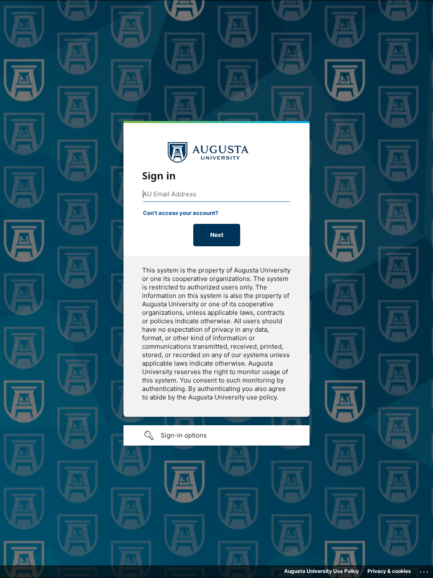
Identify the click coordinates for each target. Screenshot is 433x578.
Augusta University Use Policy (321, 571)
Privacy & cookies (389, 571)
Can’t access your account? (180, 212)
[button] (216, 435)
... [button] (424, 570)
